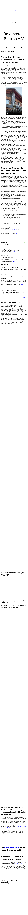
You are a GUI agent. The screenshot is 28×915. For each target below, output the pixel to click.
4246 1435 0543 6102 (12, 229)
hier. (17, 233)
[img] (14, 20)
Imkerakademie (11, 847)
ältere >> (25, 297)
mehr (14, 251)
